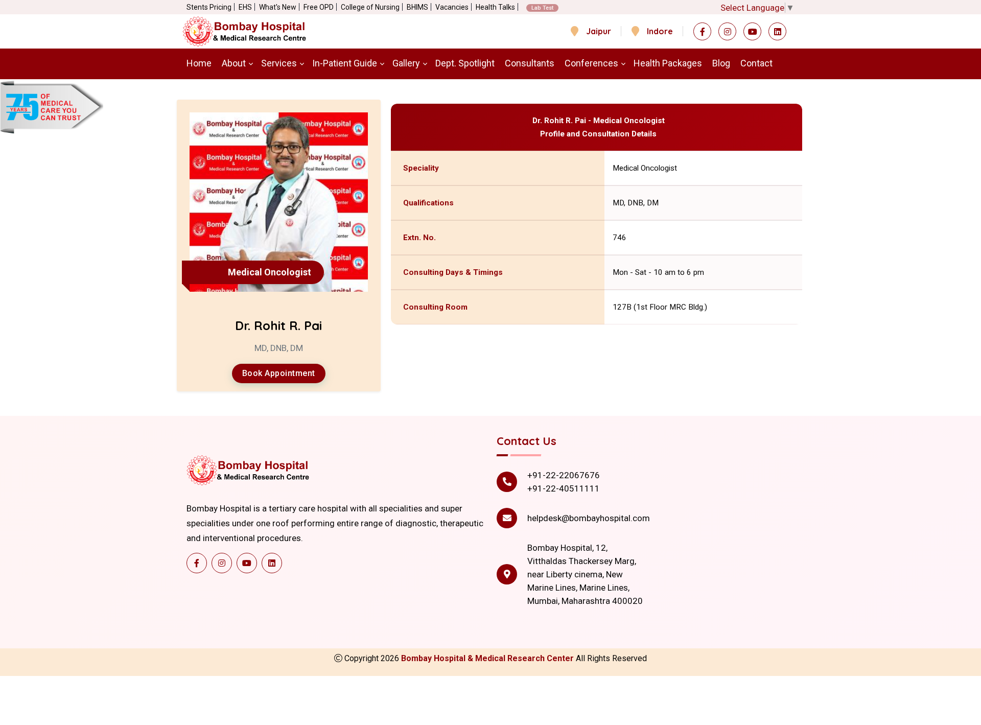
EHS (245, 7)
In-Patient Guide (344, 63)
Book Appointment (278, 373)
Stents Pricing (208, 7)
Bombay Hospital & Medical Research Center (488, 658)
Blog (721, 63)
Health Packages (668, 63)
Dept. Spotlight (465, 63)
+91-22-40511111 (563, 488)
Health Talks (495, 7)
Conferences (591, 63)
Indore (660, 31)
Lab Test (542, 8)
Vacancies (452, 7)
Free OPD (318, 7)
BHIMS (417, 7)
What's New (277, 7)
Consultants (529, 63)
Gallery (406, 63)
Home (199, 63)
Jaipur (598, 31)
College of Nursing (370, 7)
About (234, 63)
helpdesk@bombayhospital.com (588, 518)
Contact (756, 63)
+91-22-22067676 (563, 475)
